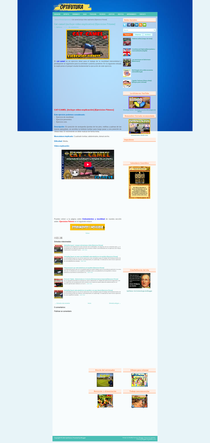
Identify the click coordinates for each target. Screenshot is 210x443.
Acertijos (112, 14)
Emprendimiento (131, 14)
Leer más (84, 250)
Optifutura (59, 27)
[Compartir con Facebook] (61, 238)
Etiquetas (138, 34)
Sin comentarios (74, 27)
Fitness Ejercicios (65, 19)
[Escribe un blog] (57, 238)
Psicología (93, 14)
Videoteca (121, 14)
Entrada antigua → (115, 303)
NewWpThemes (133, 437)
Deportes (66, 14)
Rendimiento (76, 14)
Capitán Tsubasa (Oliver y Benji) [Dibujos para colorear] (142, 81)
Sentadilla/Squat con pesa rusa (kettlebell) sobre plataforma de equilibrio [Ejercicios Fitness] (91, 256)
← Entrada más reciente (62, 303)
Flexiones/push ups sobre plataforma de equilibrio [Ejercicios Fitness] (84, 268)
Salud (85, 14)
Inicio (56, 19)
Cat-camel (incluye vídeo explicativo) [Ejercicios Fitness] (84, 24)
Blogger (149, 291)
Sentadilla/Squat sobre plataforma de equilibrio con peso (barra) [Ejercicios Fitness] (88, 290)
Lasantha (152, 437)
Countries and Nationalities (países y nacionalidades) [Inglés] (143, 50)
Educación (57, 14)
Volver (87, 233)
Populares (128, 34)
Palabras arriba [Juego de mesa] (142, 38)
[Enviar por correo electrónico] (55, 238)
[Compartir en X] (59, 238)
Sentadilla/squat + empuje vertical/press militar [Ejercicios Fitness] (83, 245)
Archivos (148, 34)
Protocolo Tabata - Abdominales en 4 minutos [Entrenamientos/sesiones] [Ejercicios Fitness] (91, 279)
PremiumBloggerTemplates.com (146, 439)
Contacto (143, 14)
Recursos (102, 14)
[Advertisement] (87, 87)
